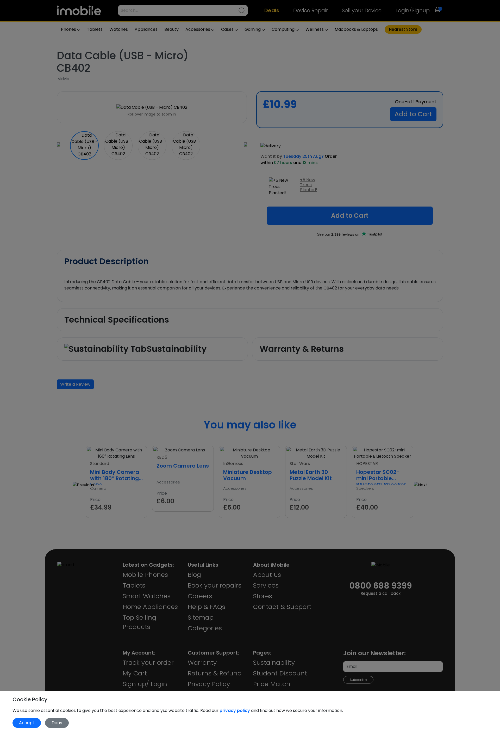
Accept (26, 723)
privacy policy (235, 710)
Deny (57, 723)
